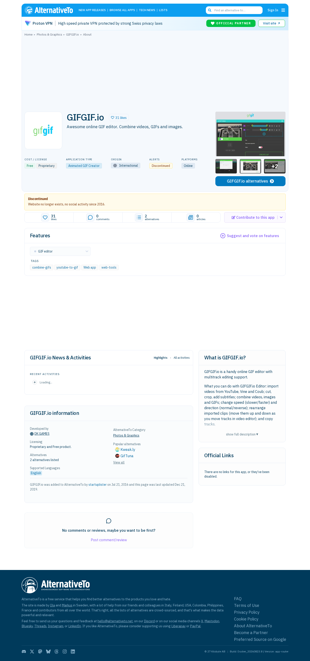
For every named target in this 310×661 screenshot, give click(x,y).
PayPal (195, 626)
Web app (90, 267)
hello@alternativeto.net (115, 621)
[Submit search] (209, 10)
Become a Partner (251, 632)
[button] (119, 117)
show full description (242, 434)
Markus (67, 605)
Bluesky (27, 626)
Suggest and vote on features (253, 235)
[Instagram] (64, 651)
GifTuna (127, 456)
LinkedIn (74, 626)
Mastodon (211, 621)
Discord (149, 621)
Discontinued (38, 199)
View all (119, 462)
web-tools (108, 267)
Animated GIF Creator (84, 166)
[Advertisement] (155, 72)
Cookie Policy (246, 619)
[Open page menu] (283, 10)
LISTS (163, 10)
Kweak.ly (128, 449)
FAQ (238, 598)
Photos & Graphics (126, 435)
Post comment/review (109, 540)
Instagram (55, 626)
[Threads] (56, 651)
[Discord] (24, 651)
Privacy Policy (246, 612)
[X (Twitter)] (32, 651)
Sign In (273, 10)
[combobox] (234, 10)
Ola (52, 605)
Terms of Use (246, 605)
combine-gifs (41, 267)
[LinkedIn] (73, 651)
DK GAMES (41, 434)
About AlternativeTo (253, 625)
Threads (40, 626)
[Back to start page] (51, 10)
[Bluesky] (48, 651)
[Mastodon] (40, 651)
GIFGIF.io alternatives (247, 181)
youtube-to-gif (67, 267)
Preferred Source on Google (260, 639)
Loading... (46, 382)
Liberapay (178, 626)
